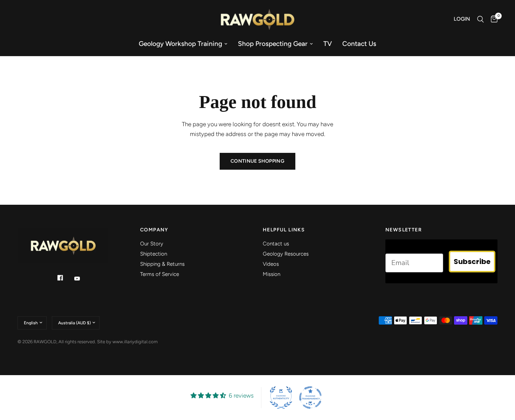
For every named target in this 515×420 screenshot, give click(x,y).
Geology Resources (286, 254)
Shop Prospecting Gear (273, 44)
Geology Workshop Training (180, 44)
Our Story (151, 244)
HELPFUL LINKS (284, 230)
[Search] (480, 19)
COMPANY (154, 230)
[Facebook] (65, 277)
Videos (271, 264)
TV (327, 44)
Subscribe (472, 261)
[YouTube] (82, 278)
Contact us (359, 44)
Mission (271, 274)
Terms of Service (159, 274)
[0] (492, 19)
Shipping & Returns (162, 264)
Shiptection (153, 254)
